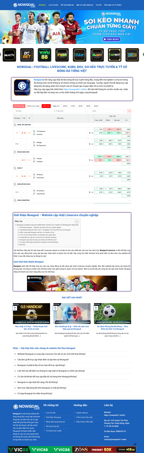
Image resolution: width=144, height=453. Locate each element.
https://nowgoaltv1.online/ (75, 89)
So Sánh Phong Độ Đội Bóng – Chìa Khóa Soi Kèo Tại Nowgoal (112, 327)
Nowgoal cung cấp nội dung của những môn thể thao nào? (38, 240)
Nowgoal (42, 5)
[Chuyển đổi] (15, 354)
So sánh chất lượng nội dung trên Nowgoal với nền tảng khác (39, 242)
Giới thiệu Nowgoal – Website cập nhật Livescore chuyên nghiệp (40, 227)
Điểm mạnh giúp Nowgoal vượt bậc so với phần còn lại (37, 232)
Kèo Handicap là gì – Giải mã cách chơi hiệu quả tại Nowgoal (72, 327)
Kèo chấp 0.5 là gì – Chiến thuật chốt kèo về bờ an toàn (31, 327)
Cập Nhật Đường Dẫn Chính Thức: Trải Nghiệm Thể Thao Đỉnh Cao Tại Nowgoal (45, 230)
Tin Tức (99, 5)
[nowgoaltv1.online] (24, 5)
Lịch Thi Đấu (53, 5)
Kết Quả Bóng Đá (67, 5)
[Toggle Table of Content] (75, 222)
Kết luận (22, 244)
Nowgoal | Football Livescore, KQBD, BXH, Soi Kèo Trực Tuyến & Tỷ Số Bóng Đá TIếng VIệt (47, 225)
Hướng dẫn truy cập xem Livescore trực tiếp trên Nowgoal (38, 237)
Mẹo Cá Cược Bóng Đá (84, 5)
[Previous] (12, 323)
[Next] (131, 323)
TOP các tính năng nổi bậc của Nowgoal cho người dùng (37, 235)
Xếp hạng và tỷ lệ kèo (112, 5)
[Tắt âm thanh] (129, 111)
